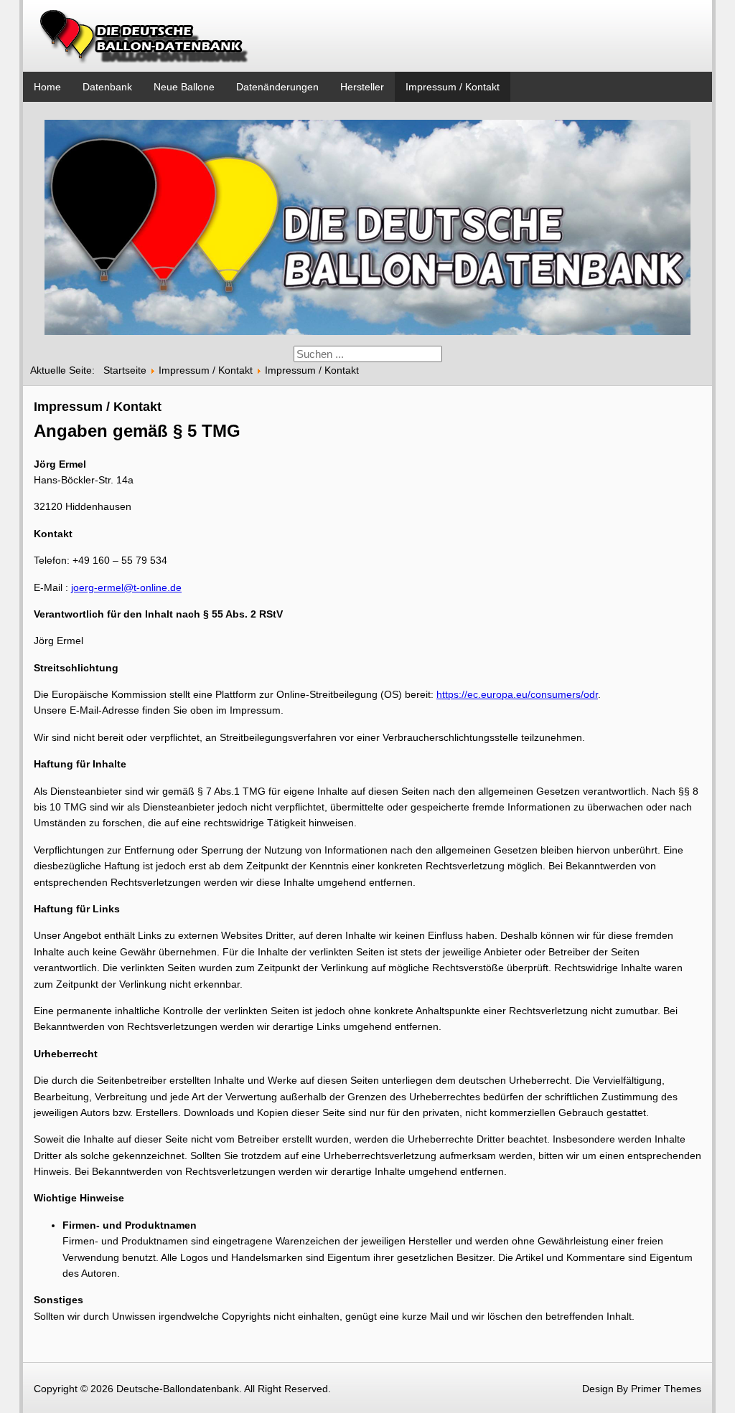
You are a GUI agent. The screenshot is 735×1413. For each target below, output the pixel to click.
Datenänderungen (277, 87)
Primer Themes (666, 1388)
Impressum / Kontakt (453, 87)
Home (47, 87)
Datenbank (107, 87)
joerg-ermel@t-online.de (126, 587)
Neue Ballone (184, 87)
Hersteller (362, 87)
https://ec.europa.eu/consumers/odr (517, 694)
